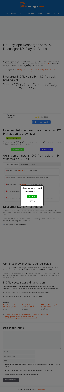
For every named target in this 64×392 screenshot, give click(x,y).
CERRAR (32, 201)
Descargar (32, 196)
